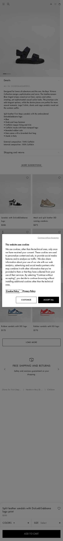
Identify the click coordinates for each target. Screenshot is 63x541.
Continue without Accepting (48, 238)
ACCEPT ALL (49, 300)
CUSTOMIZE (26, 300)
